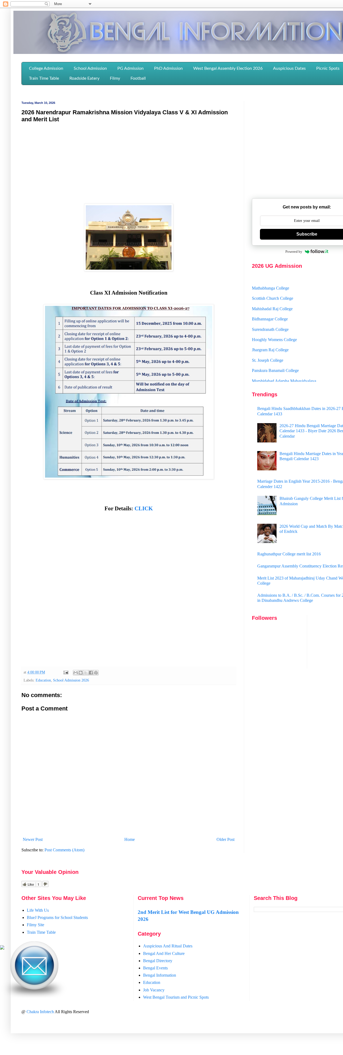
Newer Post (33, 839)
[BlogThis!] (80, 672)
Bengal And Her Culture (164, 953)
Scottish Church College (272, 288)
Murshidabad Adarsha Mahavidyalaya (284, 370)
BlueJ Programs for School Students (57, 917)
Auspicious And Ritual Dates (167, 946)
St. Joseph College (267, 350)
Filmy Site (35, 924)
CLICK (144, 508)
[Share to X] (85, 672)
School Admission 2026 (71, 680)
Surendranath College (270, 319)
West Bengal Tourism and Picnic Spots (176, 997)
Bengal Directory (157, 960)
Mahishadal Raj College (272, 298)
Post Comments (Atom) (64, 850)
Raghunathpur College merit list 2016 (289, 554)
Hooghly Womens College (274, 329)
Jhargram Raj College (270, 340)
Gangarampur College (270, 381)
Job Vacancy (154, 990)
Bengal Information (159, 975)
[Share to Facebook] (91, 672)
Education (43, 680)
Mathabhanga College (270, 278)
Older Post (225, 839)
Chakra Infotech (41, 1011)
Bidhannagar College (270, 308)
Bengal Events (155, 968)
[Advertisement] (128, 166)
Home (129, 839)
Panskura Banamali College (275, 360)
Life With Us (38, 910)
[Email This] (75, 672)
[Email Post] (65, 672)
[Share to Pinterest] (96, 672)
